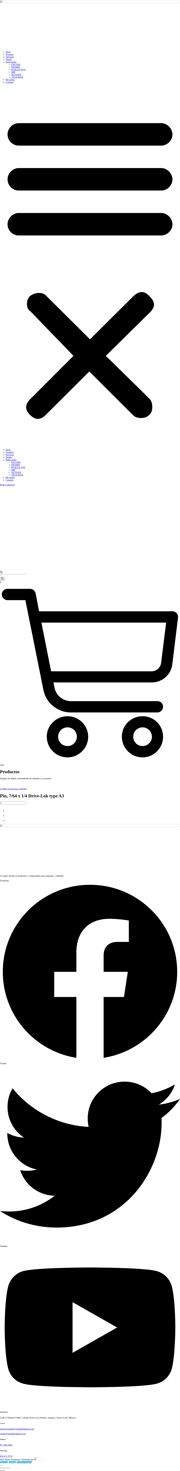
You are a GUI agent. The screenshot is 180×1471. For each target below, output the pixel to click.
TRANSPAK (17, 77)
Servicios (10, 57)
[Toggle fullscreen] (4, 1467)
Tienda (9, 59)
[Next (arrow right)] (4, 1470)
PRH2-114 (6, 789)
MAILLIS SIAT (18, 69)
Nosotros (10, 54)
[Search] (2, 579)
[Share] (7, 1467)
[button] (90, 266)
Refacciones (11, 62)
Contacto (10, 82)
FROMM (15, 67)
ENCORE (16, 64)
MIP (13, 72)
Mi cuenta (10, 79)
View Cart (4, 1462)
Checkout (12, 1462)
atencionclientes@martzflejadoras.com (17, 1429)
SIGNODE (16, 74)
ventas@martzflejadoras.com (13, 1434)
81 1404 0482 (6, 1445)
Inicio (8, 52)
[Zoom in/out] (1, 1467)
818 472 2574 (6, 1456)
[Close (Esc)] (9, 1467)
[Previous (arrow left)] (1, 1470)
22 (1, 789)
